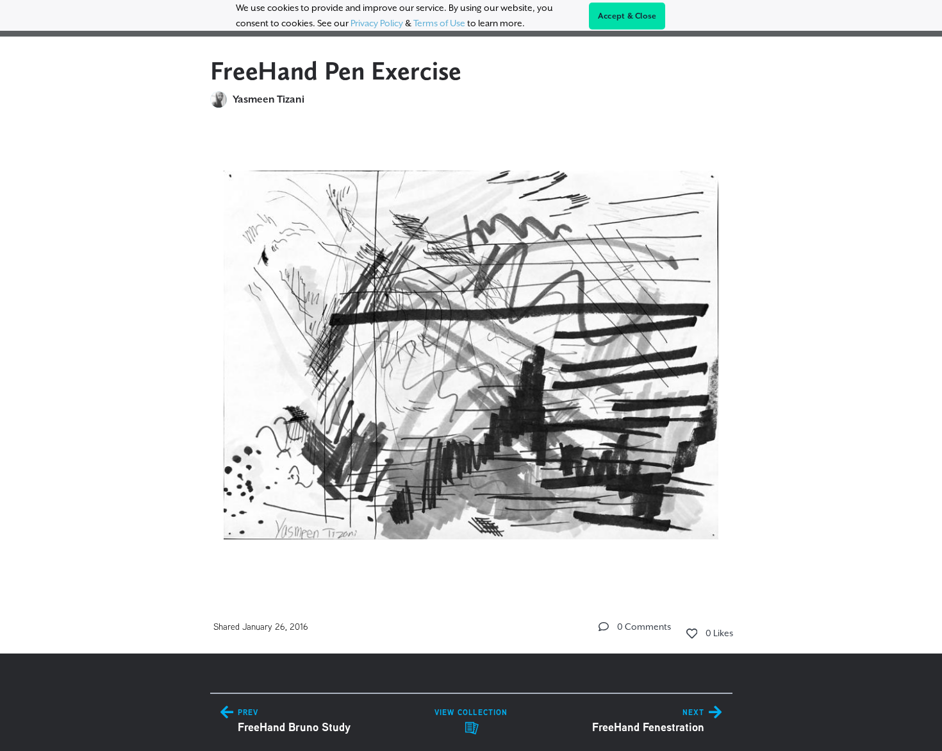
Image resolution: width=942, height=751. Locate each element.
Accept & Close (627, 16)
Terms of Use (439, 23)
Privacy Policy (377, 23)
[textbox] (471, 349)
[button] (604, 626)
